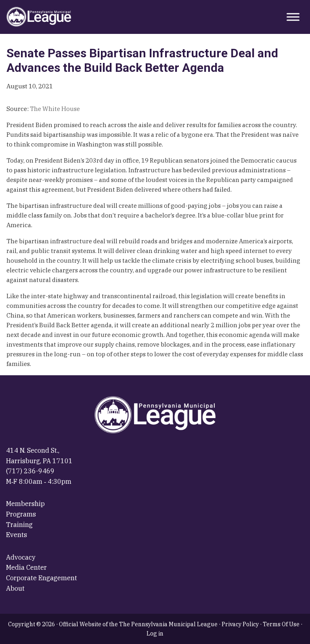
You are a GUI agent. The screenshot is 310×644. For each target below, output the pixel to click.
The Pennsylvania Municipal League (38, 17)
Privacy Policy (240, 624)
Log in (155, 633)
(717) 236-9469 (30, 471)
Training (19, 525)
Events (16, 535)
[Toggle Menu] (293, 17)
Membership (25, 504)
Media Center (26, 567)
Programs (21, 514)
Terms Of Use (281, 624)
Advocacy (21, 557)
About (15, 588)
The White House (55, 109)
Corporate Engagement (41, 578)
